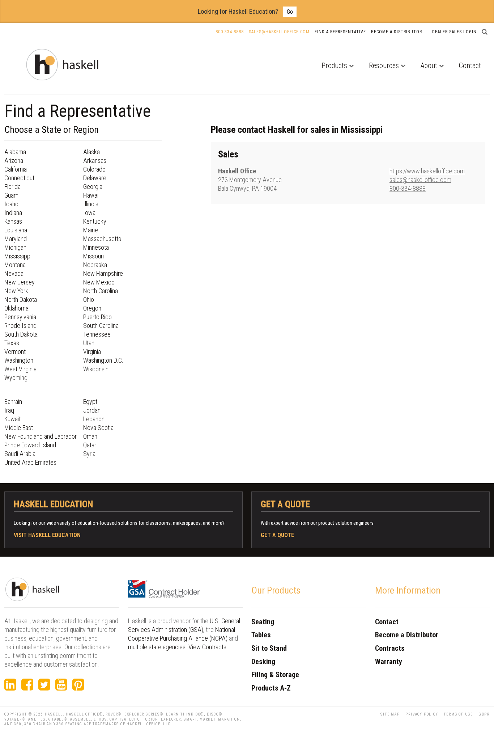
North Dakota (20, 299)
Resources (384, 65)
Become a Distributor (396, 31)
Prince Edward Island (30, 445)
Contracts (390, 648)
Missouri (93, 256)
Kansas (13, 221)
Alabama (15, 152)
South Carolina (101, 325)
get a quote (277, 535)
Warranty (388, 661)
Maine (90, 230)
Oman (90, 436)
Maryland (15, 238)
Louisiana (15, 230)
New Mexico (99, 282)
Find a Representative (340, 31)
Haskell (54, 714)
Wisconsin (95, 369)
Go (290, 11)
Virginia (92, 351)
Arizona (13, 160)
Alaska (91, 152)
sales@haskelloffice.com (420, 179)
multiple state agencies (157, 647)
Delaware (94, 178)
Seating (262, 621)
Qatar (89, 445)
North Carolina (100, 291)
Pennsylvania (20, 317)
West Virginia (20, 369)
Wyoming (15, 377)
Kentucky (94, 221)
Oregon (92, 308)
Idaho (11, 204)
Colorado (94, 169)
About (429, 65)
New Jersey (19, 282)
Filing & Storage (275, 674)
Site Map (390, 714)
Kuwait (12, 419)
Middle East (18, 427)
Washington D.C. (103, 360)
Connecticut (19, 178)
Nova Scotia (98, 427)
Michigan (15, 247)
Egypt (90, 401)
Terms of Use (458, 714)
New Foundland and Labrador (40, 436)
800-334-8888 (407, 188)
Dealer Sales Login (454, 31)
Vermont (15, 351)
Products (334, 65)
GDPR (484, 714)
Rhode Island (20, 325)
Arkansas (94, 160)
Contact (470, 65)
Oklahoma (16, 308)
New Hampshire (103, 273)
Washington (18, 360)
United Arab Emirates (30, 462)
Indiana (13, 212)
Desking (263, 661)
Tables (261, 634)
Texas (11, 343)
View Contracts (207, 647)
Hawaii (91, 195)
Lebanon (94, 419)
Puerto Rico (97, 317)
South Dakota (21, 334)
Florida (12, 186)
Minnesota (96, 247)
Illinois (90, 204)
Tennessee (97, 334)
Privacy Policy (421, 714)
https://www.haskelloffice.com (427, 171)
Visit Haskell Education (47, 535)
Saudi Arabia (19, 453)
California (15, 169)
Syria (89, 453)
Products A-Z (271, 688)
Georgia (92, 186)
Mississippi (17, 256)
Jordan (92, 410)
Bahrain (13, 401)
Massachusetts (102, 238)
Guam (11, 195)
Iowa (89, 212)
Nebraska (95, 265)
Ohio (88, 299)
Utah (88, 343)
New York (16, 291)
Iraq (9, 410)
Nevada (14, 273)
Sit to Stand (269, 648)
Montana (15, 265)
